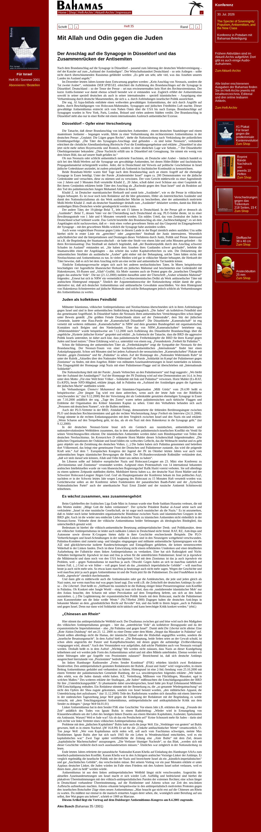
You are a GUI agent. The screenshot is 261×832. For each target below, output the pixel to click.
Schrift (67, 27)
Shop (72, 12)
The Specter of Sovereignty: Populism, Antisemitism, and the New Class (236, 25)
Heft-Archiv (85, 12)
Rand (189, 27)
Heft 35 (129, 26)
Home (62, 12)
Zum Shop (243, 143)
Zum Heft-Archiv (226, 107)
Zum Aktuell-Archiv (228, 70)
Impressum (123, 12)
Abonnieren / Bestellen (24, 85)
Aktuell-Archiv (104, 12)
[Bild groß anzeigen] (24, 68)
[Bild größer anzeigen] (225, 133)
